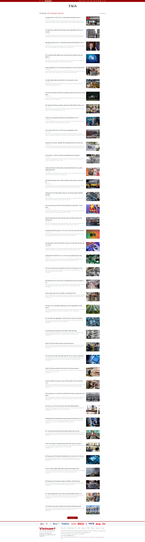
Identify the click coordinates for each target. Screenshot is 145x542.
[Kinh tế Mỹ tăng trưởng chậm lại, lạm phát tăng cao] (93, 346)
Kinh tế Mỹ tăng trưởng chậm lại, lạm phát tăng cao (59, 343)
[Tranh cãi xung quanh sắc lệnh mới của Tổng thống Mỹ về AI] (93, 121)
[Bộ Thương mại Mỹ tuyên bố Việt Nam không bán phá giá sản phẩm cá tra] (93, 284)
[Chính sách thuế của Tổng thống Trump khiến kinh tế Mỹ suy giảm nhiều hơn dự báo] (93, 171)
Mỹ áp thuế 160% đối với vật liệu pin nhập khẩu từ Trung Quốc (62, 155)
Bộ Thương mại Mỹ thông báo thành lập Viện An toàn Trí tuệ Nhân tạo (64, 456)
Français (87, 0)
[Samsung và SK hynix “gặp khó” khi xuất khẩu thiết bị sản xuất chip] (93, 146)
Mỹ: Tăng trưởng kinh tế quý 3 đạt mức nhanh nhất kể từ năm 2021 (63, 493)
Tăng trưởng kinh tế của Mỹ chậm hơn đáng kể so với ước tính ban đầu (64, 67)
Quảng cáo (98, 528)
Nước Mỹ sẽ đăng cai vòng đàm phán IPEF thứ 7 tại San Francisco (63, 443)
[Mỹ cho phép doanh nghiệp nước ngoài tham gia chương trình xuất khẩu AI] (93, 58)
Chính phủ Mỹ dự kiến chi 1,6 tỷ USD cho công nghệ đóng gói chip (63, 255)
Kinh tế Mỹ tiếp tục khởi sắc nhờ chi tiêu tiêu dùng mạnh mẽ (62, 368)
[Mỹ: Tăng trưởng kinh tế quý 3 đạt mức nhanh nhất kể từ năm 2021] (93, 497)
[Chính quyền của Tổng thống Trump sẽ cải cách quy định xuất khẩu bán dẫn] (93, 196)
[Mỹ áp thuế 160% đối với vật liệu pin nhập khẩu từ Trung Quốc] (93, 158)
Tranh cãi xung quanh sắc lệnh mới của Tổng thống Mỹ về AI (62, 118)
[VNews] (76, 524)
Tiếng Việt (80, 0)
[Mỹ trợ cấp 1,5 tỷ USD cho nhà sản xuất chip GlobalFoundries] (93, 409)
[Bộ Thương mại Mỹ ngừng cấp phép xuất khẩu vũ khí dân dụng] (93, 484)
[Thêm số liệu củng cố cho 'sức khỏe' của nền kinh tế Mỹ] (93, 296)
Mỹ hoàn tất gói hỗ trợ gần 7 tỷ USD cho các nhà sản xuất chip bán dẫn (64, 230)
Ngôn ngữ (83, 528)
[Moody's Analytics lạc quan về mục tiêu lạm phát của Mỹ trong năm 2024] (93, 384)
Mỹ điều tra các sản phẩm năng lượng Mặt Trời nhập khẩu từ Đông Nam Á (63, 306)
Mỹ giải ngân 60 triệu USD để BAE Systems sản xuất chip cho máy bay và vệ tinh (64, 244)
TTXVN (88, 528)
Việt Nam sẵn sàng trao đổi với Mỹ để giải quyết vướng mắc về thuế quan (63, 206)
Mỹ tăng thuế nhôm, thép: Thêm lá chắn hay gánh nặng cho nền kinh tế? (64, 181)
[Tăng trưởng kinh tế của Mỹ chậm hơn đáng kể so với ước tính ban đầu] (93, 71)
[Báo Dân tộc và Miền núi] (96, 524)
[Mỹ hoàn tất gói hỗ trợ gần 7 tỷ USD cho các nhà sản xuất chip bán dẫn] (93, 234)
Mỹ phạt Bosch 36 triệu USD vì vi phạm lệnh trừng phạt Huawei (62, 17)
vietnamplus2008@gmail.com (68, 535)
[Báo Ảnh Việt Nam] (71, 524)
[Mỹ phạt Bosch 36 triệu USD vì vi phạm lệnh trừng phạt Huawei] (93, 21)
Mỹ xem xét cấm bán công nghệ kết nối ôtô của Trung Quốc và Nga (63, 268)
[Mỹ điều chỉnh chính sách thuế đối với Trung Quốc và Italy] (93, 83)
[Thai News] (41, 524)
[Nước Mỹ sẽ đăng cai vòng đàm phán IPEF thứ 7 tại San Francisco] (93, 447)
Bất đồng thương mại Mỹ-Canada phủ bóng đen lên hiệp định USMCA (64, 42)
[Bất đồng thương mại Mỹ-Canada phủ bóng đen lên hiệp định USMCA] (93, 46)
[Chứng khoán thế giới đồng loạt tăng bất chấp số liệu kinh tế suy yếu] (93, 422)
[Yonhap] (47, 524)
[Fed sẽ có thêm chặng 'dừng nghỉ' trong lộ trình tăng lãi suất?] (93, 472)
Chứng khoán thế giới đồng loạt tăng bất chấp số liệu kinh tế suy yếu (64, 418)
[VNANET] (81, 524)
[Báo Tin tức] (89, 524)
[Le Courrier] (64, 524)
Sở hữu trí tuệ (63, 528)
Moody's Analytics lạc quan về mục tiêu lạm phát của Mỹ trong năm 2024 (64, 382)
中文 (94, 0)
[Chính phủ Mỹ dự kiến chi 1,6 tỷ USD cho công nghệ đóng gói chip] (93, 259)
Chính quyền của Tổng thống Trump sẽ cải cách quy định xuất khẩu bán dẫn (64, 194)
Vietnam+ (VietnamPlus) (48, 1)
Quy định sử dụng (70, 528)
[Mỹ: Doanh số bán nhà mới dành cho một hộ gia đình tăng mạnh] (93, 509)
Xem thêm (72, 517)
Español (91, 0)
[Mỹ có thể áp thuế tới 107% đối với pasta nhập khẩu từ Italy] (93, 133)
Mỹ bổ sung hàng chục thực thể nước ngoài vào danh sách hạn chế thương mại (63, 219)
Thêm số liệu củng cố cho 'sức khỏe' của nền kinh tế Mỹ (60, 293)
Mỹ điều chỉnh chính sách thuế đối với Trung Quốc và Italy (61, 80)
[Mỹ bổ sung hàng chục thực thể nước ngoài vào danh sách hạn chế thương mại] (93, 221)
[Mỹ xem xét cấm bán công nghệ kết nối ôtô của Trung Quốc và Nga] (93, 271)
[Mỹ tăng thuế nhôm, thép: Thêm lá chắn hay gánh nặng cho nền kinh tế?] (93, 183)
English (84, 0)
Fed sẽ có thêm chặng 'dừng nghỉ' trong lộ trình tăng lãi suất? (62, 468)
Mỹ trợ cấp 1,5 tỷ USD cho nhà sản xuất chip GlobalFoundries (62, 406)
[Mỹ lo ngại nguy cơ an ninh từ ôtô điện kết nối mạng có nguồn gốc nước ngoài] (93, 397)
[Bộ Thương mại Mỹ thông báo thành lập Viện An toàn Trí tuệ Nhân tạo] (93, 459)
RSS (76, 528)
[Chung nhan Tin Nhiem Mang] (99, 530)
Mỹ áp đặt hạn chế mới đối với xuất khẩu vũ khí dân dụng (61, 331)
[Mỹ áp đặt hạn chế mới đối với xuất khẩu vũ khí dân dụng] (93, 334)
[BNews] (103, 524)
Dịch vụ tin (92, 528)
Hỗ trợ (79, 528)
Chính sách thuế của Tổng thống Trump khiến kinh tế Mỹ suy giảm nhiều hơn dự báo (63, 169)
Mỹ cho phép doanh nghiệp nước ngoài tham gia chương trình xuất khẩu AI (64, 56)
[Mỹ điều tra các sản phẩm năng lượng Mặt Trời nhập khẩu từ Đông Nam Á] (93, 309)
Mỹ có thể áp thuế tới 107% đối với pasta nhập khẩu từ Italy (61, 130)
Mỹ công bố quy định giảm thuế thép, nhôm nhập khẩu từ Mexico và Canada (64, 31)
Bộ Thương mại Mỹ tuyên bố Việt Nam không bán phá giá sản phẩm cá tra (64, 281)
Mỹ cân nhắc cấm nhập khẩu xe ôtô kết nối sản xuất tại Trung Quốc (64, 318)
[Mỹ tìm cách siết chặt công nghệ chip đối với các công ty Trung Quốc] (93, 359)
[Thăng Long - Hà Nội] (100, 1)
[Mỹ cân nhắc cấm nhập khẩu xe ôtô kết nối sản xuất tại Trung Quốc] (93, 321)
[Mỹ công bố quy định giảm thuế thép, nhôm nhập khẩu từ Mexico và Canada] (93, 33)
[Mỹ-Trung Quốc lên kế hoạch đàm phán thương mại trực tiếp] (93, 434)
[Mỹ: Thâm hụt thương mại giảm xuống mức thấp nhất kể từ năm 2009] (93, 108)
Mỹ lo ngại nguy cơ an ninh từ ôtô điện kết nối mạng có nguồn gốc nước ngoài (65, 394)
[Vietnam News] (55, 524)
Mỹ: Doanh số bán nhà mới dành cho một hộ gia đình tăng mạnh (63, 506)
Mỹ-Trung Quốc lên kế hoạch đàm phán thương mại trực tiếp (62, 431)
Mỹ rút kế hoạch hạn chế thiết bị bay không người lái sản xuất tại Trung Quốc (65, 93)
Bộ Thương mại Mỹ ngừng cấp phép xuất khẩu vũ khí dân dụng (62, 481)
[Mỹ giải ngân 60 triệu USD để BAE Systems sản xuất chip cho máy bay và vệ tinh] (93, 246)
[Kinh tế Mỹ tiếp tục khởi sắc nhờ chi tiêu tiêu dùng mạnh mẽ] (93, 371)
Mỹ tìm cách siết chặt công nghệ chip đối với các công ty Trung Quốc (64, 356)
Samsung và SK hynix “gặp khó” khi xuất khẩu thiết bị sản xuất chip (64, 143)
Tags (72, 6)
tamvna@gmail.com (86, 532)
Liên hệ (102, 528)
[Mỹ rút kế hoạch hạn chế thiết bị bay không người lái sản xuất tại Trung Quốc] (93, 96)
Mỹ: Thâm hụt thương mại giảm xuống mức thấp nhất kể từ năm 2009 (64, 105)
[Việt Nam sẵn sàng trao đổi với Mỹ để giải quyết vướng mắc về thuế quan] (93, 209)
